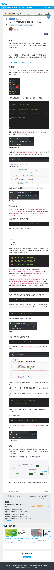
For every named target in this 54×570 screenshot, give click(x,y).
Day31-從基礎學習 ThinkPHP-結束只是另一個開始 (19, 518)
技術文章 (3, 7)
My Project (14, 7)
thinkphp (20, 25)
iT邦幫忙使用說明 (33, 567)
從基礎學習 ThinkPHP (21, 19)
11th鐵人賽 (11, 25)
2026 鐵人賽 (29, 7)
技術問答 (9, 7)
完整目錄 (9, 520)
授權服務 (40, 565)
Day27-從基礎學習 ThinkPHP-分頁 (15, 509)
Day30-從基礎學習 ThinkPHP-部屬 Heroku (17, 516)
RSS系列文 (33, 506)
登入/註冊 (50, 7)
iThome (30, 565)
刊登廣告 (35, 565)
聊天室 (23, 7)
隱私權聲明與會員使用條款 (22, 567)
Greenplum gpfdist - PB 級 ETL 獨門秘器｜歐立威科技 (23, 538)
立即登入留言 (27, 557)
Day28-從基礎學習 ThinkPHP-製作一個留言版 (18, 511)
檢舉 (47, 491)
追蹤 (17, 491)
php (16, 25)
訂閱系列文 (40, 506)
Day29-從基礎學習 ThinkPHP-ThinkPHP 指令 (17, 514)
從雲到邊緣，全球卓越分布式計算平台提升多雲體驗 (10, 538)
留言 (12, 491)
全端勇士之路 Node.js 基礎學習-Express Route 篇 (21, 62)
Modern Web (12, 19)
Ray (15, 27)
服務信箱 (45, 565)
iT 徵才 (19, 7)
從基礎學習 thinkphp (28, 25)
